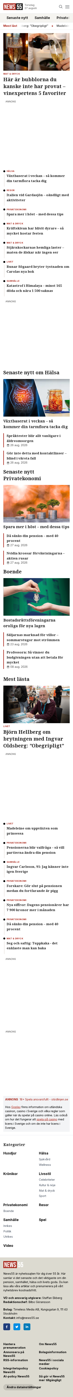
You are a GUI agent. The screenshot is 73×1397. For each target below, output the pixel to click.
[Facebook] (6, 1326)
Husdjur (10, 1153)
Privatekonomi (15, 1205)
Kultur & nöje (47, 1185)
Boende (8, 1211)
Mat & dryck (47, 1190)
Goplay (16, 1107)
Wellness (45, 1165)
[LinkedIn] (27, 1326)
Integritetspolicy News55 (15, 1370)
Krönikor (10, 1174)
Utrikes (8, 1236)
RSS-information (15, 1360)
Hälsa (43, 1153)
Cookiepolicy (48, 1368)
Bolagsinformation (52, 1352)
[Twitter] (16, 1326)
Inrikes (7, 1226)
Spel (42, 1220)
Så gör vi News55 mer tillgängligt (52, 1378)
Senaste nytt (17, 18)
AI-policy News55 (16, 1376)
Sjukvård (44, 1159)
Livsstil (45, 1174)
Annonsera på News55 (13, 1354)
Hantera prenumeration (14, 1346)
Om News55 (48, 1344)
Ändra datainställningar (20, 1387)
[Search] (60, 6)
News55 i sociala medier (51, 1362)
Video (8, 1246)
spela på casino (47, 1119)
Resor (44, 1205)
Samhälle (42, 18)
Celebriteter (47, 1179)
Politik (7, 1231)
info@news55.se (27, 1318)
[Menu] (67, 6)
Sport (42, 1196)
